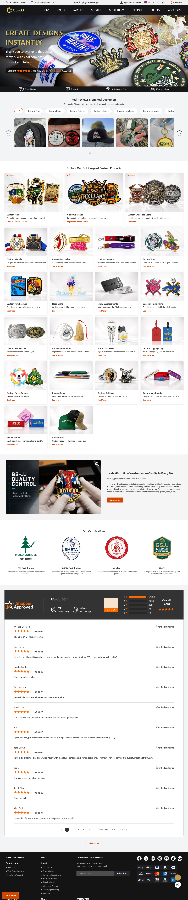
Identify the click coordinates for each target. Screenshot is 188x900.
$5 (94, 428)
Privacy (95, 471)
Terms (118, 468)
